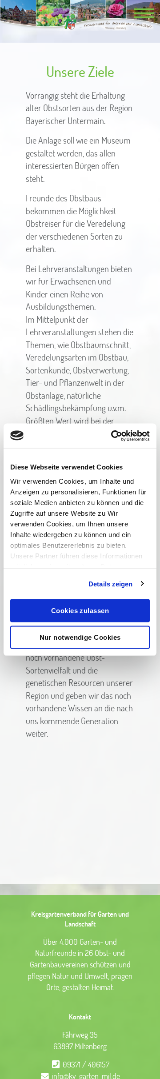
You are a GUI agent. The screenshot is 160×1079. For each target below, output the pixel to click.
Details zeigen (110, 583)
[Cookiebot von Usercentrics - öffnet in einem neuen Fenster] (113, 435)
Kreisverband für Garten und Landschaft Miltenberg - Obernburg (80, 15)
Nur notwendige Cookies (80, 637)
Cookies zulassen (80, 610)
